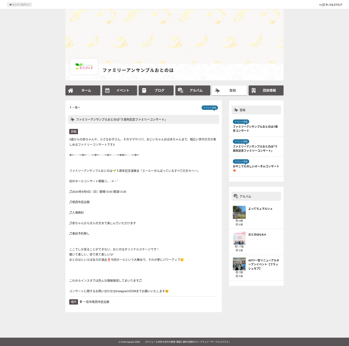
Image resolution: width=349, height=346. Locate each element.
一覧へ (76, 107)
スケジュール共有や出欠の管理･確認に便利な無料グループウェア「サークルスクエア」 (188, 341)
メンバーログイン (21, 4)
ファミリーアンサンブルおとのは (138, 70)
